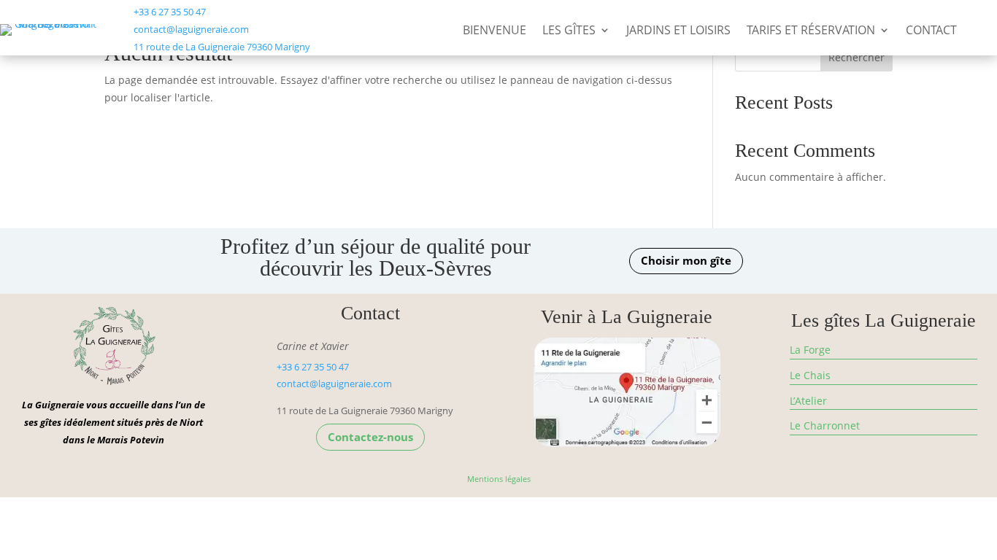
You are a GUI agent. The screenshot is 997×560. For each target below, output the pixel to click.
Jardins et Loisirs (678, 31)
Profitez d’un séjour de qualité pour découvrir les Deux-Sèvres (375, 258)
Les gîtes (569, 31)
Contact (931, 31)
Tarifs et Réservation (811, 31)
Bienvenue (494, 31)
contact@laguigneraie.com (191, 29)
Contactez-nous (370, 436)
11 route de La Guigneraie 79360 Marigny (222, 46)
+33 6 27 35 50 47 (170, 11)
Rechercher (856, 57)
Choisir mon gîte (686, 260)
